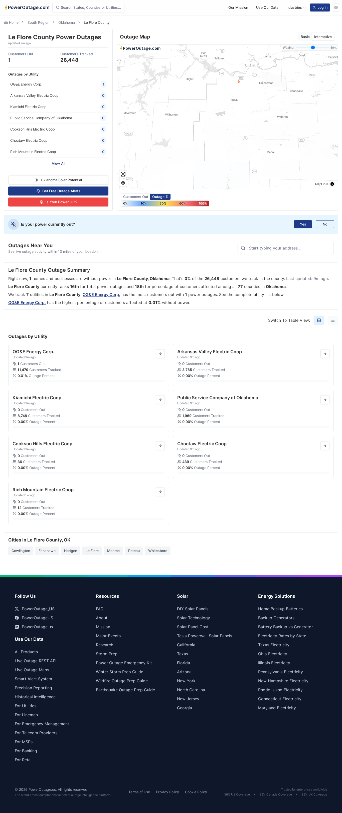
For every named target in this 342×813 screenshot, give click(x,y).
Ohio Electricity (272, 653)
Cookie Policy (196, 792)
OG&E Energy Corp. (101, 294)
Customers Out (135, 196)
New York (186, 680)
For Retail (24, 759)
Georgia (184, 707)
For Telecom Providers (36, 732)
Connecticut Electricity (279, 698)
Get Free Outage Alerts (61, 191)
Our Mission (238, 7)
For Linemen (26, 714)
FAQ (99, 608)
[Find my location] (123, 182)
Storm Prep (106, 653)
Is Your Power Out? (61, 202)
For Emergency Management (42, 723)
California (186, 644)
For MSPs (24, 741)
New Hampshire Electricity (283, 680)
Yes (303, 224)
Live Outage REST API (35, 660)
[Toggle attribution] (332, 184)
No (325, 224)
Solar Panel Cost (193, 626)
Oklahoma (66, 22)
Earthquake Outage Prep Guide (125, 689)
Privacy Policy (167, 792)
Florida (183, 662)
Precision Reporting (33, 687)
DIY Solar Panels (192, 608)
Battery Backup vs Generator (285, 626)
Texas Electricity (273, 644)
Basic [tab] (305, 36)
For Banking (26, 750)
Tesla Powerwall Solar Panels (204, 635)
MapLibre (321, 184)
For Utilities (25, 705)
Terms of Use (139, 792)
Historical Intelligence (35, 696)
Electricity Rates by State (282, 635)
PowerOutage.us (37, 626)
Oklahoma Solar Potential (61, 180)
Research (104, 644)
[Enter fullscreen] (123, 174)
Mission (103, 626)
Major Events (108, 635)
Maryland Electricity (277, 707)
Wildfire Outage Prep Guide (122, 680)
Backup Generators (276, 617)
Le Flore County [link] (97, 22)
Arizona (184, 671)
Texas (182, 653)
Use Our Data (267, 7)
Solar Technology (193, 617)
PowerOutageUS (37, 617)
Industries (293, 7)
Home (14, 22)
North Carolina (191, 689)
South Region (38, 22)
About (101, 617)
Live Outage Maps (32, 669)
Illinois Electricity (274, 662)
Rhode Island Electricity (280, 689)
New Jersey (188, 698)
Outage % (160, 196)
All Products (26, 651)
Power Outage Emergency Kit (124, 662)
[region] (227, 117)
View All (58, 163)
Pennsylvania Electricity (280, 671)
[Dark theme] (336, 8)
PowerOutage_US (38, 608)
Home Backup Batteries (280, 608)
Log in (322, 7)
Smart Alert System (33, 678)
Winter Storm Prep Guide (119, 671)
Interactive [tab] (323, 36)
